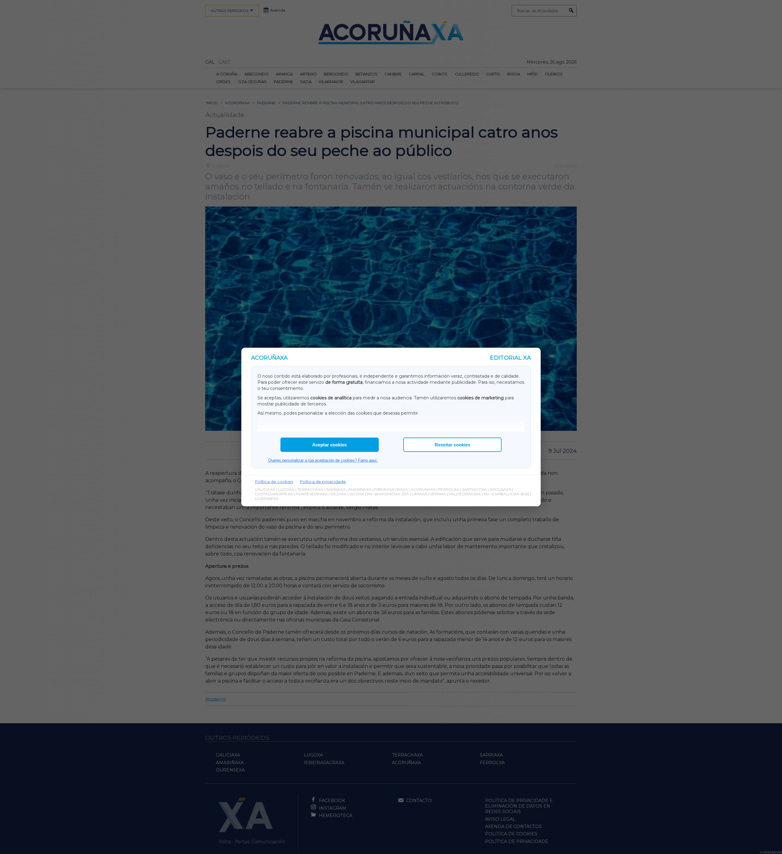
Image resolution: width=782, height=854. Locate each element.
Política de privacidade (323, 481)
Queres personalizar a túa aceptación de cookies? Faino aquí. (323, 460)
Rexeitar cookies (452, 444)
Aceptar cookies (329, 444)
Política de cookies (274, 481)
